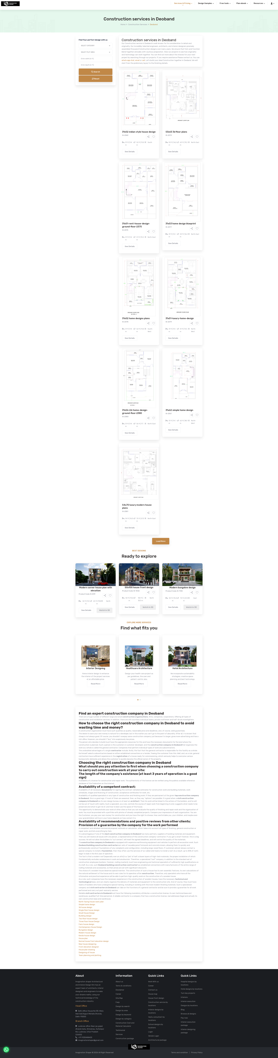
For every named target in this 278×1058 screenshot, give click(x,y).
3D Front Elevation (133, 78)
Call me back (156, 117)
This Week (116, 93)
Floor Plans (116, 78)
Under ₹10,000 (117, 102)
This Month (129, 93)
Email (111, 43)
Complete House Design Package (146, 84)
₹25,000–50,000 (155, 102)
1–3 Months (144, 93)
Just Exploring (160, 93)
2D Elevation (117, 81)
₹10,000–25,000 (135, 102)
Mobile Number (115, 32)
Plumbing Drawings (119, 84)
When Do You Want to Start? (120, 89)
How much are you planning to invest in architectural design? (134, 98)
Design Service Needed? (119, 74)
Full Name (113, 20)
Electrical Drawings (155, 81)
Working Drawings (134, 81)
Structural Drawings (155, 78)
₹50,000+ (116, 105)
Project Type (114, 55)
